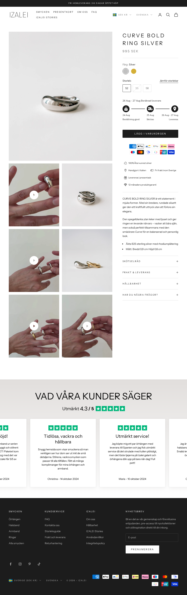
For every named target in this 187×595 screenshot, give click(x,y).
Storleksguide (53, 531)
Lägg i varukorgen (150, 133)
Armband (14, 531)
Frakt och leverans (55, 537)
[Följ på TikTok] (39, 564)
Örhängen (14, 519)
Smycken (43, 12)
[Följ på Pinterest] (29, 564)
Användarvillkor (95, 537)
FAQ (94, 12)
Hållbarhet (92, 525)
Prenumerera (142, 549)
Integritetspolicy (95, 543)
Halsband (14, 525)
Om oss (82, 12)
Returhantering (53, 543)
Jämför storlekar (169, 80)
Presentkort (63, 12)
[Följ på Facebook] (10, 564)
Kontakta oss (52, 525)
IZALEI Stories (47, 17)
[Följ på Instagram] (20, 564)
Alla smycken (16, 543)
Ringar (12, 537)
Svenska (142, 14)
